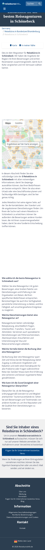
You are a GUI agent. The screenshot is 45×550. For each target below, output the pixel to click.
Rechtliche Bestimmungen (22, 515)
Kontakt (22, 528)
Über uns (22, 492)
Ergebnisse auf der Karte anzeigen (22, 144)
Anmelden (22, 496)
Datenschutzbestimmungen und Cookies (22, 517)
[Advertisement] (22, 93)
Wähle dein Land (24, 541)
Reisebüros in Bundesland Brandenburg (22, 31)
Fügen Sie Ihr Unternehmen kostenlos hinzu (23, 452)
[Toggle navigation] (4, 8)
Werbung (22, 494)
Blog (22, 501)
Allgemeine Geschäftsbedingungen (22, 512)
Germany (6, 28)
